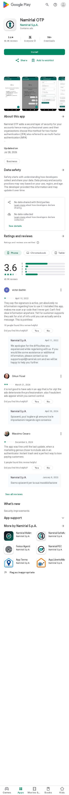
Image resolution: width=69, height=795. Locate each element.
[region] (34, 39)
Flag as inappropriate (19, 572)
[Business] (12, 161)
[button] (35, 41)
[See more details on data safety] (15, 226)
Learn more (19, 205)
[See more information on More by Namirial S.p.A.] (63, 526)
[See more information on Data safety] (63, 170)
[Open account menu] (63, 5)
